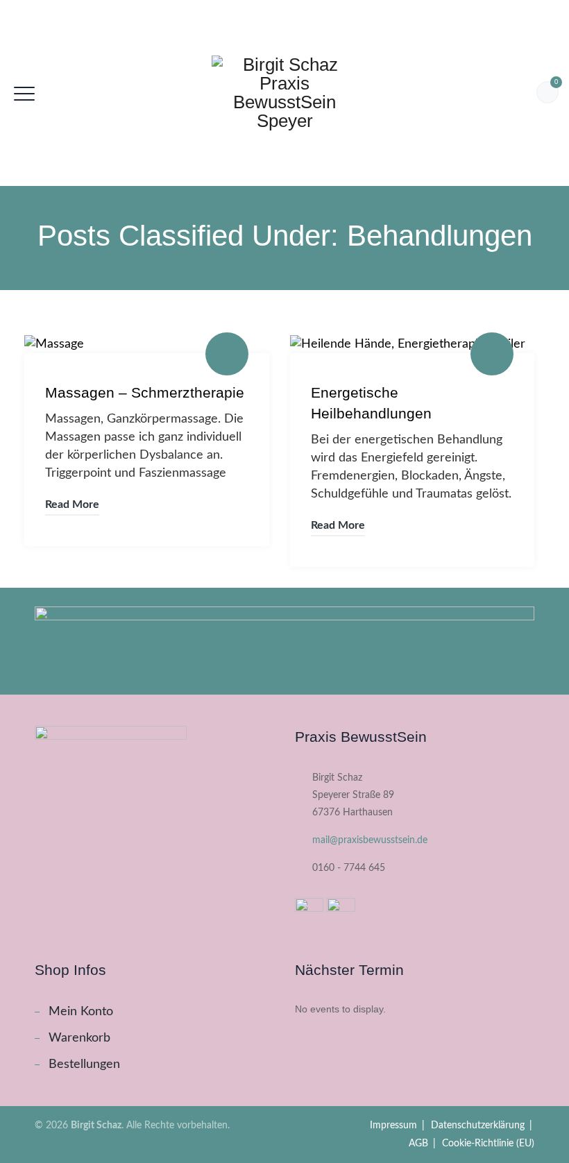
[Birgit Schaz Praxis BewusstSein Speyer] (284, 93)
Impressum (393, 1125)
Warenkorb (79, 1038)
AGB (418, 1143)
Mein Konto (81, 1011)
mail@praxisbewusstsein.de (369, 840)
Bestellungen (84, 1064)
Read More (72, 504)
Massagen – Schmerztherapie (144, 392)
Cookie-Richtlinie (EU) (488, 1143)
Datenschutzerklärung (478, 1125)
